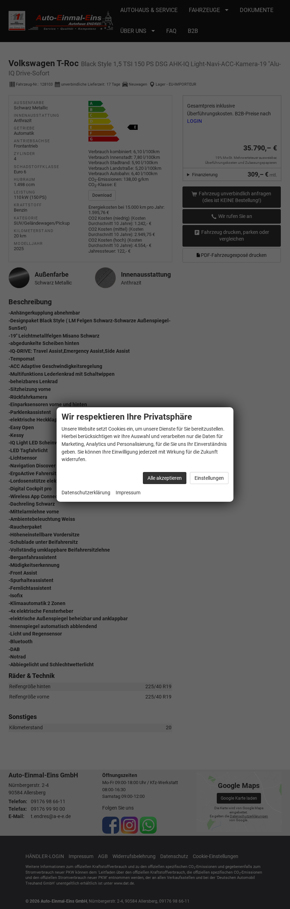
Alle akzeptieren (164, 478)
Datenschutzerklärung (86, 493)
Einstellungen (209, 478)
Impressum (128, 493)
